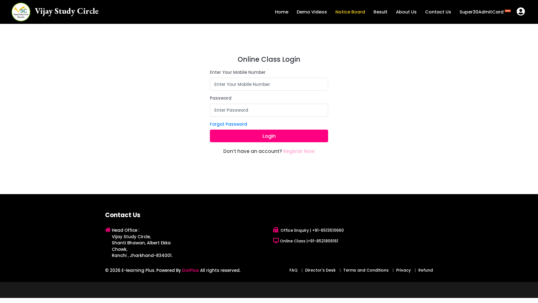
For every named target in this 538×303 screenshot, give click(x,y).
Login (269, 135)
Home (281, 12)
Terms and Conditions (366, 270)
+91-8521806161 (323, 241)
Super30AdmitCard (482, 12)
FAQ (293, 270)
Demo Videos (312, 12)
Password (220, 98)
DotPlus (190, 270)
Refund (425, 270)
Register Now (299, 151)
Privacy (403, 270)
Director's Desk (320, 270)
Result (381, 12)
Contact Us (438, 12)
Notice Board (350, 12)
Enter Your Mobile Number (238, 72)
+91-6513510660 (328, 230)
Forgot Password (228, 124)
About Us (406, 12)
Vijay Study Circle (67, 10)
